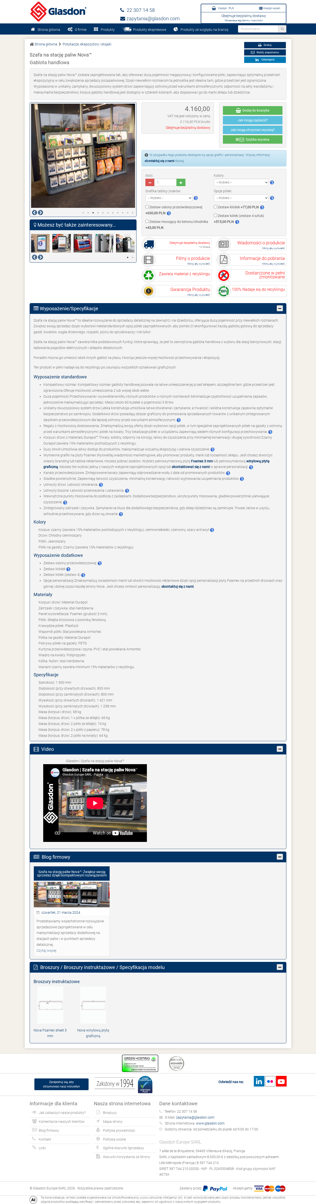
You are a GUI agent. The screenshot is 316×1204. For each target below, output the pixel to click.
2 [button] (88, 212)
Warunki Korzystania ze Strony (126, 1157)
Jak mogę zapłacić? (252, 120)
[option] (83, 156)
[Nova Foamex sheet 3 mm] (50, 1005)
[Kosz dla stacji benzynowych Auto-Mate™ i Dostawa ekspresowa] (126, 243)
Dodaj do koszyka (255, 110)
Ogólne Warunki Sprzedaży (123, 1148)
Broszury (110, 1113)
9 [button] (122, 212)
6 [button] (107, 212)
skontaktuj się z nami (159, 161)
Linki (42, 1148)
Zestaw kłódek (238, 207)
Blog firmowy (49, 1130)
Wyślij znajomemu (267, 52)
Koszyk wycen (271, 8)
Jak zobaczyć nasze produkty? (62, 1113)
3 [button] (93, 212)
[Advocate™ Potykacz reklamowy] (63, 243)
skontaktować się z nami (191, 467)
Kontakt (45, 1139)
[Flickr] (270, 1081)
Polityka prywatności (119, 1130)
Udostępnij (267, 59)
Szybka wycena (256, 139)
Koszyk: (225, 8)
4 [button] (98, 212)
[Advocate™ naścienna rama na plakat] (41, 243)
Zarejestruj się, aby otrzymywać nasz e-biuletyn (61, 1084)
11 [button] (132, 212)
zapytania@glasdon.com (152, 18)
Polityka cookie (114, 1139)
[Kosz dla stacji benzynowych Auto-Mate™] (105, 243)
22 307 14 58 (139, 10)
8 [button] (117, 212)
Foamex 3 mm (202, 461)
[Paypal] (215, 1188)
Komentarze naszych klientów (62, 1122)
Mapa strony (112, 1122)
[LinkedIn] (259, 1081)
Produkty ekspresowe (149, 30)
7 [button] (112, 212)
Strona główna (49, 30)
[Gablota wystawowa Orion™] (84, 243)
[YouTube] (281, 1081)
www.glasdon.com (210, 1123)
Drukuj (267, 45)
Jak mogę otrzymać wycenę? (252, 130)
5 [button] (102, 212)
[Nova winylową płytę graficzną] (93, 1005)
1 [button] (83, 212)
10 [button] (127, 212)
